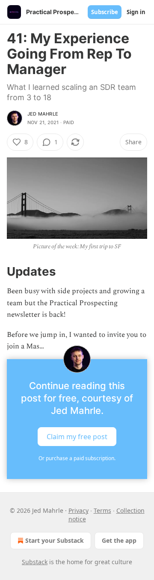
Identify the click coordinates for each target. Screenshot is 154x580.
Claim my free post (77, 436)
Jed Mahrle (42, 114)
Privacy (78, 510)
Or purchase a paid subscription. (77, 458)
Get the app (119, 540)
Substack (34, 562)
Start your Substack (54, 540)
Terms (102, 510)
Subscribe (104, 12)
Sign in (136, 12)
